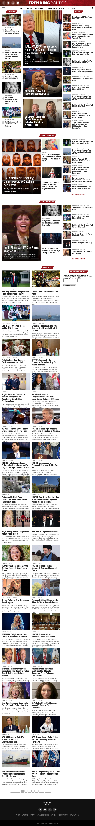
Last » (48, 791)
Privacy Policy (74, 815)
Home (21, 8)
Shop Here (72, 8)
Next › (41, 791)
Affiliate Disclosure (43, 815)
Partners (53, 815)
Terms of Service (63, 815)
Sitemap (32, 815)
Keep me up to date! (69, 285)
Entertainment (40, 8)
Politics (29, 8)
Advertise (25, 815)
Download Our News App (57, 8)
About (18, 815)
